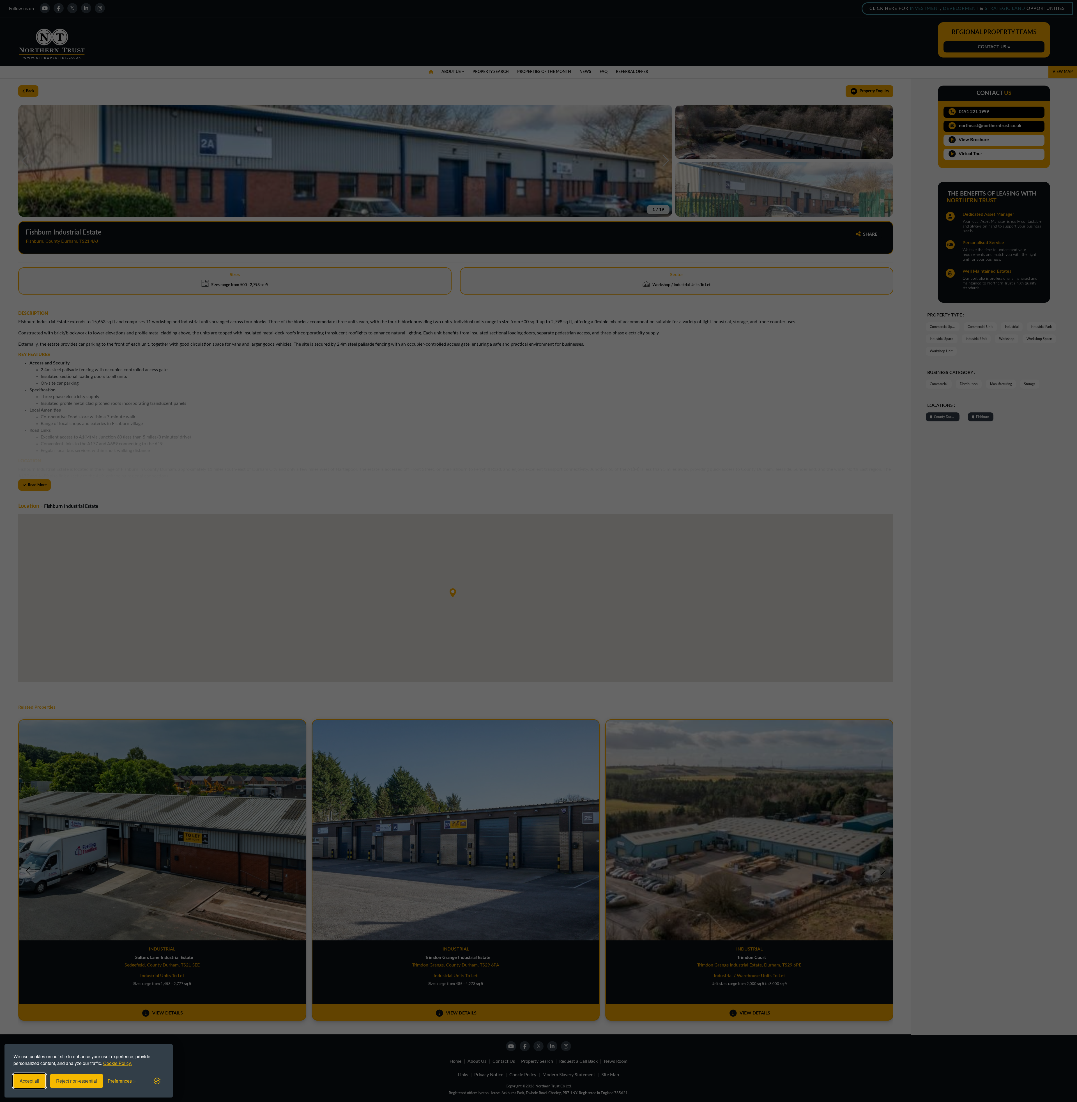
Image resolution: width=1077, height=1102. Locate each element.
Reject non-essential (76, 1081)
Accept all (29, 1081)
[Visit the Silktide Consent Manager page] (157, 1081)
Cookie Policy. (117, 1063)
